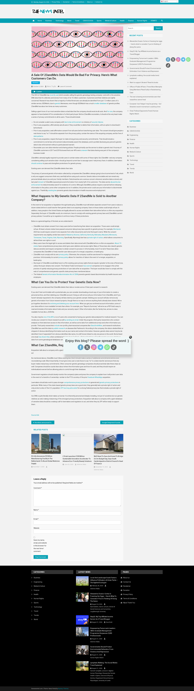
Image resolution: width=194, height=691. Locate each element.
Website (36, 528)
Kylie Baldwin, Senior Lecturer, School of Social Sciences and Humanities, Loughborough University (102, 609)
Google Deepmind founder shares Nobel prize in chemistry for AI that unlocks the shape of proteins (112, 422)
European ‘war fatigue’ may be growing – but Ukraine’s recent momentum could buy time (145, 105)
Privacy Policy (56, 2)
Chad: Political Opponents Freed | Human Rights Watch (144, 112)
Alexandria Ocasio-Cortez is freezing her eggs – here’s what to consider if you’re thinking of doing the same (146, 44)
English (165, 1)
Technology (59, 21)
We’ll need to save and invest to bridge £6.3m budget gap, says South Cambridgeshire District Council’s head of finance (108, 460)
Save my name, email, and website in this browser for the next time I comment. (40, 545)
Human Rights (142, 21)
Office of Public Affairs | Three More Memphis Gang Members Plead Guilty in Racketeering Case (146, 89)
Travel (77, 21)
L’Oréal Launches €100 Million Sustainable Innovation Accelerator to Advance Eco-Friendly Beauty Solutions (77, 458)
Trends (132, 168)
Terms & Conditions (78, 2)
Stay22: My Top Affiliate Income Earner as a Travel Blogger (145, 52)
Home (40, 21)
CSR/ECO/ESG (88, 21)
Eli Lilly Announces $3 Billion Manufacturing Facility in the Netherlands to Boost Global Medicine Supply (45, 459)
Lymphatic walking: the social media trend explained (144, 77)
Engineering (134, 135)
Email (36, 519)
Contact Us (98, 2)
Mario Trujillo (51, 86)
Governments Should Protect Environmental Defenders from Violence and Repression (145, 69)
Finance (131, 21)
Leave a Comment (66, 86)
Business (48, 21)
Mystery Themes (63, 688)
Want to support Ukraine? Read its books (144, 82)
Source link (35, 415)
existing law (52, 190)
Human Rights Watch (97, 657)
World (69, 21)
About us (90, 2)
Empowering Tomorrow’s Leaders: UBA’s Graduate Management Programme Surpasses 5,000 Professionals (144, 61)
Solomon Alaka (81, 464)
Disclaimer (66, 2)
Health (122, 21)
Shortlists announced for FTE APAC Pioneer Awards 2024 (44, 422)
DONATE (154, 21)
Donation (126, 590)
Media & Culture (110, 21)
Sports (99, 21)
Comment (38, 488)
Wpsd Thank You (129, 603)
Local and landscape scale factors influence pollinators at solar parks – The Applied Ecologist (104, 580)
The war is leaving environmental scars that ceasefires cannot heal (145, 98)
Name (36, 510)
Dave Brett (109, 622)
